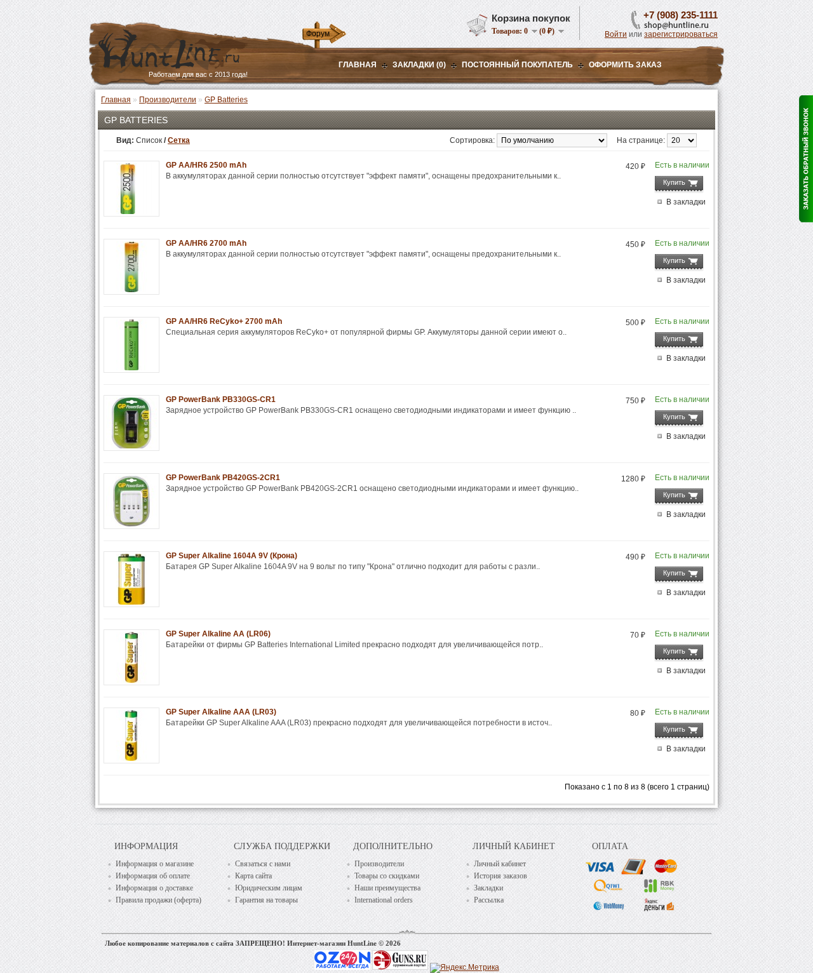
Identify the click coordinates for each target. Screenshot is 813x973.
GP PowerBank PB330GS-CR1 (221, 399)
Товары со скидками (386, 875)
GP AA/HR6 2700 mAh (206, 243)
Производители (167, 99)
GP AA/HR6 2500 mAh (206, 165)
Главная (358, 64)
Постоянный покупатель (517, 64)
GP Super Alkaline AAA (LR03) (221, 712)
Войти (616, 34)
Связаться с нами (262, 863)
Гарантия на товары (266, 900)
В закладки (686, 202)
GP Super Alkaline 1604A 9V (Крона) (231, 555)
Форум (318, 33)
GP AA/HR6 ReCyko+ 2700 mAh (224, 321)
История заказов (500, 875)
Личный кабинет (500, 863)
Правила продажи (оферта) (158, 900)
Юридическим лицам (268, 887)
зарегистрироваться (681, 34)
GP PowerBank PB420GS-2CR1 (223, 477)
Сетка (179, 140)
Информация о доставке (154, 887)
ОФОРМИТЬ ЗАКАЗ (625, 64)
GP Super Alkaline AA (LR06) (218, 633)
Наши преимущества (387, 887)
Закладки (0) (419, 64)
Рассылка (489, 900)
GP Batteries (226, 99)
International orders (383, 900)
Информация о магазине (155, 863)
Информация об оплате (153, 875)
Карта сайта (253, 875)
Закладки (488, 887)
